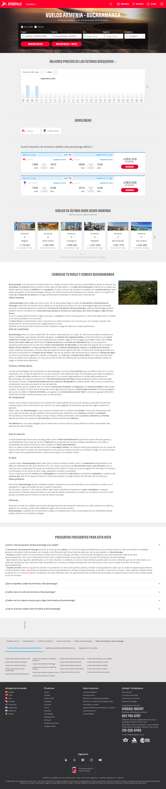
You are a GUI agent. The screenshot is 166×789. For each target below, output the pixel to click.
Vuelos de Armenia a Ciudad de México (44, 668)
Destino (54, 32)
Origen (23, 32)
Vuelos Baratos (28, 641)
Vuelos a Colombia (63, 641)
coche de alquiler (28, 573)
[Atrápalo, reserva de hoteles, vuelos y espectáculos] (12, 4)
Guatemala (12, 707)
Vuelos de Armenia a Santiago (44, 664)
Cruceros (47, 704)
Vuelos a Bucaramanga (83, 641)
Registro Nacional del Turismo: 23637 (59, 783)
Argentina (12, 711)
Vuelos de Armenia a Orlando (44, 676)
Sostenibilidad (88, 714)
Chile (10, 695)
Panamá (11, 701)
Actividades (48, 714)
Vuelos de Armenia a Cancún (71, 665)
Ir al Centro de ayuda (130, 695)
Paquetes (47, 701)
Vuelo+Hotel (49, 698)
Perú (10, 698)
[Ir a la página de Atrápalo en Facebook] (83, 760)
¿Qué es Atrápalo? (90, 692)
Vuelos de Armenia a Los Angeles (99, 658)
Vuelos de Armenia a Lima (70, 672)
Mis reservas (127, 692)
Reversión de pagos (129, 701)
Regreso (106, 32)
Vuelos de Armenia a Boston (70, 662)
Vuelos (46, 692)
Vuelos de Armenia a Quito (97, 669)
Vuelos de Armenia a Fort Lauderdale (15, 670)
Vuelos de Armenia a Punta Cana (72, 658)
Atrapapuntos (49, 717)
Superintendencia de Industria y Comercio (99, 707)
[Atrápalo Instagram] (91, 760)
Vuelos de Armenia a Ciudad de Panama (44, 659)
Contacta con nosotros (131, 698)
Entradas (47, 711)
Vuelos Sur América (45, 641)
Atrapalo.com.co (12, 641)
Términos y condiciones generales (96, 698)
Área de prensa (89, 695)
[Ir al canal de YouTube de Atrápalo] (100, 760)
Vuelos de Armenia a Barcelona (17, 674)
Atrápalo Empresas (51, 723)
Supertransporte (89, 711)
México (11, 714)
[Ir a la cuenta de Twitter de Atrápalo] (74, 760)
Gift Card (47, 720)
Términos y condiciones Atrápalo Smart (98, 701)
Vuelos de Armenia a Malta (97, 665)
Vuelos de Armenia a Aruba (97, 662)
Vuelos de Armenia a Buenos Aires (46, 672)
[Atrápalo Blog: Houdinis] (65, 760)
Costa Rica (12, 704)
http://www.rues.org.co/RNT (135, 783)
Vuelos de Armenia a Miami (15, 665)
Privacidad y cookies (91, 704)
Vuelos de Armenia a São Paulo (72, 669)
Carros (46, 707)
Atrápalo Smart (50, 726)
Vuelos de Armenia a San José (98, 672)
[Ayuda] (151, 4)
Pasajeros (128, 32)
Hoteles (47, 695)
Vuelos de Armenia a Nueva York (17, 658)
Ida (84, 32)
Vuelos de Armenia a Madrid (16, 662)
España (11, 692)
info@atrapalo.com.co (135, 734)
